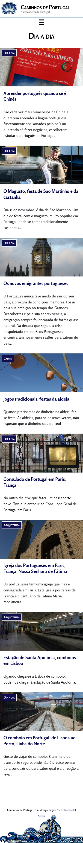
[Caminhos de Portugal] (9, 12)
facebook (69, 810)
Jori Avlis (57, 810)
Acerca (41, 816)
